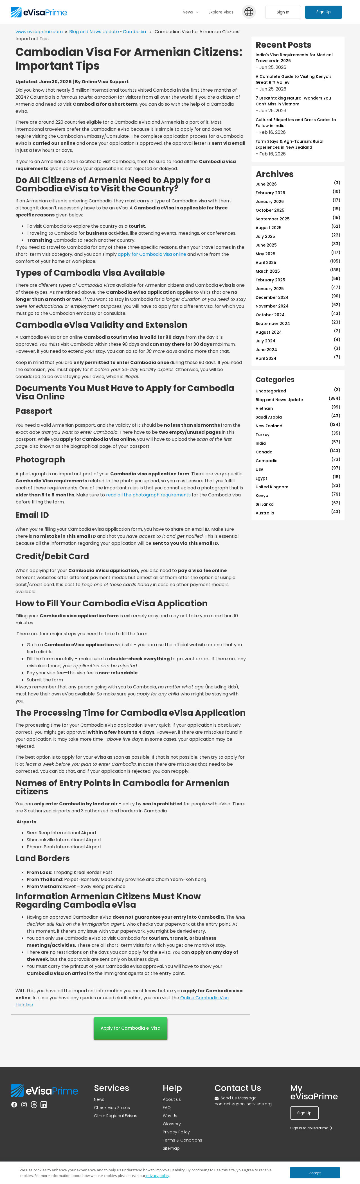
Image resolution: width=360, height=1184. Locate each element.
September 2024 (273, 323)
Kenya (262, 495)
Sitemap (171, 1148)
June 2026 (266, 184)
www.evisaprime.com (39, 31)
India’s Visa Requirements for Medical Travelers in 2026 (294, 58)
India (261, 443)
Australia (265, 513)
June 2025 (266, 245)
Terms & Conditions (182, 1140)
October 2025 (270, 210)
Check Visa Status (112, 1107)
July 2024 (265, 341)
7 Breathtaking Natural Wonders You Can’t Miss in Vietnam (293, 101)
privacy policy (157, 1175)
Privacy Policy (176, 1132)
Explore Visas (221, 12)
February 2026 (270, 193)
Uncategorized (271, 391)
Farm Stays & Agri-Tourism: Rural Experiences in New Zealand (289, 144)
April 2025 (266, 262)
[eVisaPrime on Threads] (33, 1105)
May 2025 (265, 254)
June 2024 (266, 350)
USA (260, 469)
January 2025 (270, 289)
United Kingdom (272, 487)
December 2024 (272, 297)
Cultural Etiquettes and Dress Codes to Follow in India (296, 122)
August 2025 (269, 228)
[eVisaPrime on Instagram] (24, 1105)
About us (172, 1099)
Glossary (172, 1124)
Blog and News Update (94, 31)
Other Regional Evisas (115, 1116)
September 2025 (273, 219)
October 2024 (270, 315)
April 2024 (266, 358)
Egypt (261, 478)
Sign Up (323, 12)
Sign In (283, 12)
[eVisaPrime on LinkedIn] (43, 1105)
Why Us (170, 1116)
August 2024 (269, 332)
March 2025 (268, 271)
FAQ (167, 1107)
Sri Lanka (265, 504)
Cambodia (134, 31)
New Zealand (269, 426)
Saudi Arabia (269, 417)
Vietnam (264, 408)
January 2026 (270, 201)
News (99, 1099)
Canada (264, 452)
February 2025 (270, 280)
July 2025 (265, 236)
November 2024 (272, 306)
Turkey (262, 434)
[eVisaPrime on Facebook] (14, 1105)
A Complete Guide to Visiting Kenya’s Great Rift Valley (294, 79)
